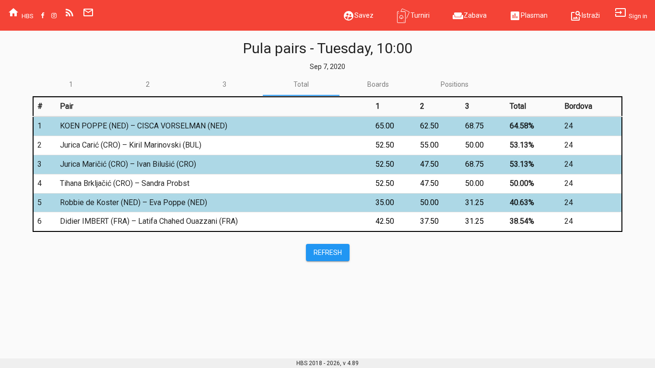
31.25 (474, 202)
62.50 (429, 125)
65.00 (384, 125)
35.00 (384, 202)
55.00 (429, 145)
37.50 (429, 221)
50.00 (474, 145)
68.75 (474, 125)
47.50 (429, 164)
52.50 (384, 145)
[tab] (71, 84)
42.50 (384, 221)
